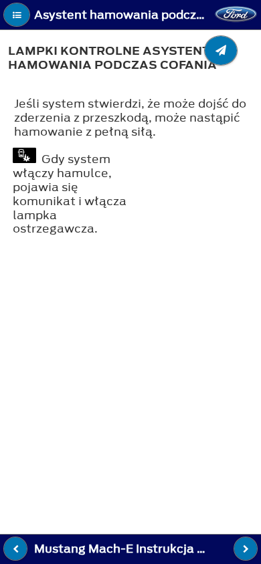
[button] (16, 15)
